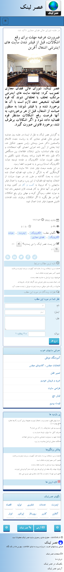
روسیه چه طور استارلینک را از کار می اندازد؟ (45, 428)
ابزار (10, 514)
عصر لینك (31, 8)
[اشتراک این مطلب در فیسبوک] (28, 257)
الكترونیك (36, 233)
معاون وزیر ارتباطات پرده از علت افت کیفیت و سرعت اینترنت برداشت (35, 269)
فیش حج (56, 396)
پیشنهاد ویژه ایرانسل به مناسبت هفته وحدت (44, 278)
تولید (19, 505)
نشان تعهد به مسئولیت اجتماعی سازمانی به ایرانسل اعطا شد (41, 437)
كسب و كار (28, 185)
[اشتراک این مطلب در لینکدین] (14, 257)
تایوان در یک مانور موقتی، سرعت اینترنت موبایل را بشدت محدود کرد (35, 287)
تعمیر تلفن (55, 373)
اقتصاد (8, 505)
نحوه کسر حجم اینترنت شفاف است (47, 273)
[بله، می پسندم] (19, 244)
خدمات (42, 505)
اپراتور (21, 514)
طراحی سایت (54, 388)
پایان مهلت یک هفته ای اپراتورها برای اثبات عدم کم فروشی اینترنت (37, 469)
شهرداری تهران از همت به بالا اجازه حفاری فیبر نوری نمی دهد (39, 474)
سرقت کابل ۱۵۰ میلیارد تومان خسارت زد (46, 433)
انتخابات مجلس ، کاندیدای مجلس (44, 365)
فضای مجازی (38, 237)
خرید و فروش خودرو (50, 380)
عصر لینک (24, 528)
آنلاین (55, 514)
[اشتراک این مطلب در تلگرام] (35, 257)
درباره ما (58, 559)
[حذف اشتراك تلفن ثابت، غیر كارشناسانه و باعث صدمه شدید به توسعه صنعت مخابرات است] (57, 528)
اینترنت (22, 233)
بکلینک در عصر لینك (53, 564)
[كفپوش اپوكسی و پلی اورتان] (6, 528)
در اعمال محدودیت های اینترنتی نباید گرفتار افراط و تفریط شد (38, 282)
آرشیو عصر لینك (54, 569)
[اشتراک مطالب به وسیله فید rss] (8, 257)
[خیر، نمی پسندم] (56, 249)
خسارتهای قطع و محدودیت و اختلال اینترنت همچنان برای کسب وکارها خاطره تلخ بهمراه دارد (34, 422)
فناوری (30, 505)
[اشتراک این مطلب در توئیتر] (21, 257)
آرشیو (39, 528)
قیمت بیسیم (55, 403)
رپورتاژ (32, 514)
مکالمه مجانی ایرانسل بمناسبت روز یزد (47, 442)
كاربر (44, 514)
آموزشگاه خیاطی (52, 358)
